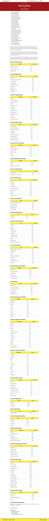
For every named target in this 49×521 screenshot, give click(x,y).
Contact (9, 519)
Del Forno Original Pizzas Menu (16, 31)
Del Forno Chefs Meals (14, 22)
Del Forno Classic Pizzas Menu (16, 32)
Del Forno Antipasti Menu (15, 14)
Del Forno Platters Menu (15, 12)
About (13, 519)
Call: (24, 7)
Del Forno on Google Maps (24, 8)
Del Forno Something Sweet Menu (16, 40)
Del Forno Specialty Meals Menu (16, 18)
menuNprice (45, 519)
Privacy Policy (5, 519)
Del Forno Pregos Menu (15, 35)
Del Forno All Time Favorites (15, 17)
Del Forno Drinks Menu (14, 41)
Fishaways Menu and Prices (16, 511)
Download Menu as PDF (24, 9)
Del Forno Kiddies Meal (14, 39)
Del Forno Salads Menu (14, 13)
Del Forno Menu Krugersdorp (15, 44)
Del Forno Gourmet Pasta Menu (16, 27)
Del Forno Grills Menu (14, 21)
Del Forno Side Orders (14, 26)
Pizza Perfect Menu (15, 512)
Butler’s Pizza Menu (15, 513)
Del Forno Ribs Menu (14, 36)
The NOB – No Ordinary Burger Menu (17, 514)
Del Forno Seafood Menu (15, 23)
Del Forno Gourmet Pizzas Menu (16, 30)
